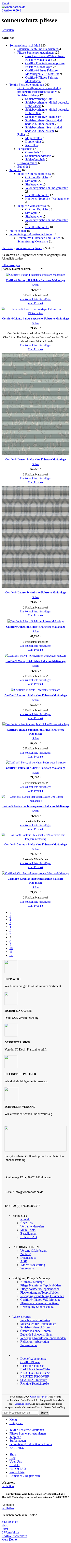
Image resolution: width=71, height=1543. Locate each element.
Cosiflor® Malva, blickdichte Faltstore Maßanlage (35, 661)
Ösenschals (32, 152)
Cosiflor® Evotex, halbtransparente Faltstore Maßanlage (35, 806)
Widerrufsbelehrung (32, 1264)
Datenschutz (28, 1257)
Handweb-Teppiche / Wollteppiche (47, 198)
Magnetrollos (33, 138)
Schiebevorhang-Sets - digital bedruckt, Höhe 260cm (43, 129)
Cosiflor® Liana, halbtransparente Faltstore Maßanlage (35, 318)
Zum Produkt (35, 303)
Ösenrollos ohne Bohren (35, 1331)
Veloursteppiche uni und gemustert (46, 188)
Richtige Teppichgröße (34, 1383)
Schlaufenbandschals (38, 156)
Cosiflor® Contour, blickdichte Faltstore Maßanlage (35, 844)
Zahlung (25, 1254)
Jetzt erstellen (10, 1521)
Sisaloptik (31, 181)
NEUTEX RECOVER (34, 1376)
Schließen (8, 30)
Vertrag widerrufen (32, 1226)
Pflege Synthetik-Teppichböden (40, 1289)
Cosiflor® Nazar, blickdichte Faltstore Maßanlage (35, 280)
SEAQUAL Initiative (33, 1380)
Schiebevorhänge (28, 95)
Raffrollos (31, 145)
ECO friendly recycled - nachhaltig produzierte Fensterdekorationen (39, 90)
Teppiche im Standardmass (34, 173)
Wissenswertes (21, 1316)
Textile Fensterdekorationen (26, 84)
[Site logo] (13, 7)
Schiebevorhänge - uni (39, 99)
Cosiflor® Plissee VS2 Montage (40, 1299)
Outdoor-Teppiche (36, 177)
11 (10, 951)
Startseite (7, 248)
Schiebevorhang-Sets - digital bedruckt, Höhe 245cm (43, 122)
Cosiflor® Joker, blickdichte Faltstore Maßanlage (35, 626)
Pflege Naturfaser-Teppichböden (40, 1285)
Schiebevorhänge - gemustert (43, 116)
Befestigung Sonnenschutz (36, 1306)
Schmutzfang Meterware (32, 241)
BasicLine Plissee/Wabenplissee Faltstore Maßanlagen (45, 57)
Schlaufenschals (35, 159)
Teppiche (15, 170)
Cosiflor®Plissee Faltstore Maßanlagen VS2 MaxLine (42, 72)
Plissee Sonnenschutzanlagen (35, 52)
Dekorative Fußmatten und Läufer (38, 238)
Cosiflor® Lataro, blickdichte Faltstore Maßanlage (35, 592)
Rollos (21, 134)
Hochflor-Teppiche (37, 195)
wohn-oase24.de (39, 1396)
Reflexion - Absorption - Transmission (35, 1343)
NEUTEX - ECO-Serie (35, 1373)
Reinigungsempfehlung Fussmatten (42, 1296)
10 (11, 948)
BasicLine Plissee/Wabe (35, 1369)
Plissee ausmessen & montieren (39, 1303)
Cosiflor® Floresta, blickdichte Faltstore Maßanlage (36, 695)
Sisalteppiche (33, 184)
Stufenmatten (17, 230)
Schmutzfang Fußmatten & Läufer (30, 234)
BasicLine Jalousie (32, 1365)
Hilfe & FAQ (28, 1237)
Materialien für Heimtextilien (38, 1323)
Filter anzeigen (11, 265)
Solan (35, 284)
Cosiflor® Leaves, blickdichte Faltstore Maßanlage (35, 459)
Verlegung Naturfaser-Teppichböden (43, 1338)
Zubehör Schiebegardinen (36, 1334)
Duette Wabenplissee (33, 1358)
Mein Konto (28, 1230)
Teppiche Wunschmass (31, 205)
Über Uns (26, 1223)
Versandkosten (22, 1403)
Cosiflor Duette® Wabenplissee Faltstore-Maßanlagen (44, 65)
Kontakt (25, 1219)
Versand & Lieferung (33, 1250)
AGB (23, 1261)
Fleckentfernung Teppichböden (39, 1292)
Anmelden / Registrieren (24, 1475)
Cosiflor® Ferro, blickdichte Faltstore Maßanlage (35, 767)
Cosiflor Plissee (30, 1362)
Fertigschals (24, 148)
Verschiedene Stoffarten (35, 1320)
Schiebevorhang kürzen (35, 1327)
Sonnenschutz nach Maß (24, 45)
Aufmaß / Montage (32, 1281)
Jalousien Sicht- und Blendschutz (38, 49)
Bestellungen (28, 1233)
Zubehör (22, 166)
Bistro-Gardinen (27, 163)
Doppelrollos (33, 141)
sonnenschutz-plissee (29, 248)
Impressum (27, 1268)
